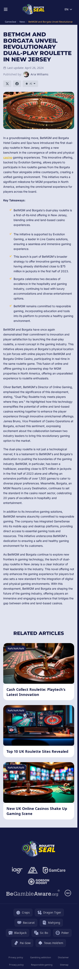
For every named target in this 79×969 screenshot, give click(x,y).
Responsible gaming (41, 964)
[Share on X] (7, 83)
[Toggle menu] (6, 9)
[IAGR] (17, 870)
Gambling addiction (40, 957)
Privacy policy (16, 957)
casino (7, 157)
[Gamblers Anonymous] (33, 870)
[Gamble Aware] (33, 893)
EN (66, 9)
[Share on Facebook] (17, 83)
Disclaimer (63, 957)
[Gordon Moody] (38, 881)
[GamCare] (54, 870)
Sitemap (64, 964)
